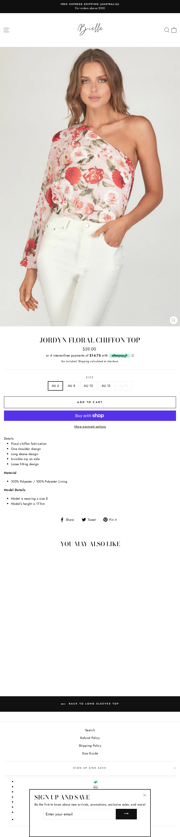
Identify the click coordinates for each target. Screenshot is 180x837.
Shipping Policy (90, 745)
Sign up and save (90, 768)
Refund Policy (90, 737)
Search (90, 730)
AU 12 (106, 385)
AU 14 (124, 385)
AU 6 (55, 385)
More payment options (90, 426)
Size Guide (90, 753)
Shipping (84, 361)
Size (90, 377)
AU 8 (71, 385)
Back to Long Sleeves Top (93, 703)
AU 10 (88, 385)
